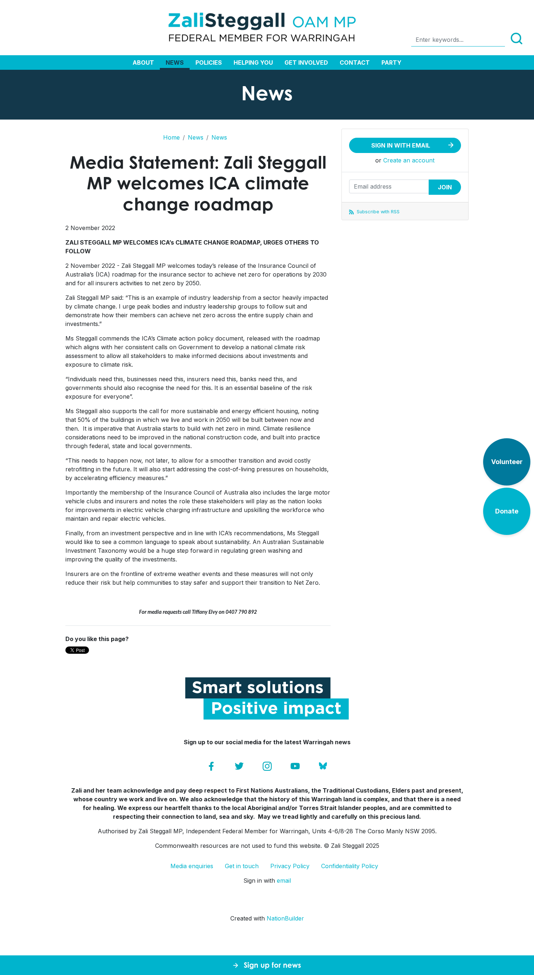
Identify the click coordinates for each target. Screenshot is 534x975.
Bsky (323, 766)
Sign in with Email (400, 145)
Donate (506, 511)
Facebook (211, 766)
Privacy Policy (290, 866)
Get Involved (306, 62)
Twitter (239, 766)
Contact (355, 62)
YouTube (295, 766)
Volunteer (507, 462)
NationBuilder (285, 918)
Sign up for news (272, 965)
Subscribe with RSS (377, 211)
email (284, 880)
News (175, 62)
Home (171, 137)
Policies (208, 62)
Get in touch (242, 866)
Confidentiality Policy (349, 866)
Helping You (253, 62)
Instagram (267, 766)
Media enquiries (191, 866)
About (143, 62)
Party (391, 62)
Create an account (408, 160)
